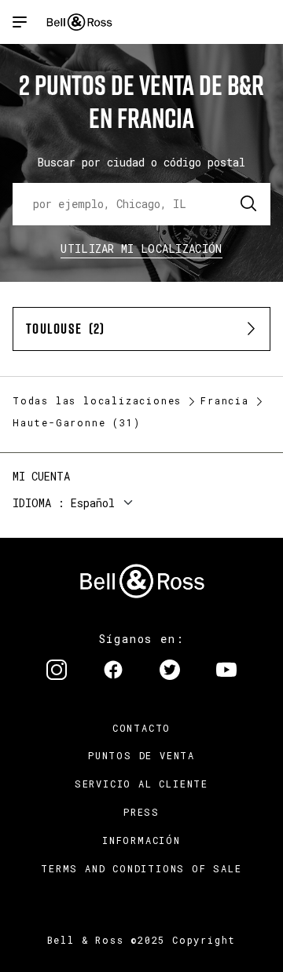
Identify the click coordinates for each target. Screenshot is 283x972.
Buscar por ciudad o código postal (141, 162)
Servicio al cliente (141, 783)
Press (141, 812)
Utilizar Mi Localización (141, 248)
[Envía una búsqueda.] (249, 204)
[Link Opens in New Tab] (56, 671)
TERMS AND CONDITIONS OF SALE (141, 868)
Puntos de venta (141, 755)
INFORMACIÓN (141, 840)
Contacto (141, 728)
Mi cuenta (41, 476)
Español (93, 502)
